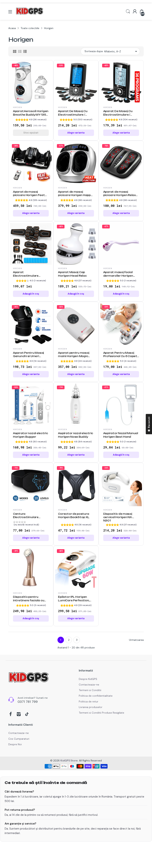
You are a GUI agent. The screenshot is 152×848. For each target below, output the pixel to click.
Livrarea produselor (90, 707)
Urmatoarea (136, 640)
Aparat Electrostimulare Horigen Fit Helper (26, 276)
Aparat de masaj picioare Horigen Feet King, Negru (29, 195)
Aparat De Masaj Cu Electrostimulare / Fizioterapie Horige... (73, 115)
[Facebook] (10, 714)
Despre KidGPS (88, 679)
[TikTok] (27, 714)
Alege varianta (76, 132)
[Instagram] (18, 714)
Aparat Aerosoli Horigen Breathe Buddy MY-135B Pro (30, 115)
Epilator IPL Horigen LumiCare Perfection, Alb (73, 600)
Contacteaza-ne (89, 684)
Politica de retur (88, 701)
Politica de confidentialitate (96, 695)
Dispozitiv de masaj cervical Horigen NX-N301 (117, 517)
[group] (30, 120)
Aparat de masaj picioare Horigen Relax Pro (119, 195)
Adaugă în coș (31, 293)
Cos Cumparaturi (18, 738)
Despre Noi (15, 744)
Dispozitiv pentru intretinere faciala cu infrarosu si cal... (28, 600)
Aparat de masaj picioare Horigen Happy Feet (75, 195)
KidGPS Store (69, 760)
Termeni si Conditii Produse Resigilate (101, 712)
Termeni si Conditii (90, 690)
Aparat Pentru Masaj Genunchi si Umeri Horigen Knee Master (28, 356)
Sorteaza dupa (94, 51)
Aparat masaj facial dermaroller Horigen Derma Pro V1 (118, 276)
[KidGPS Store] (28, 678)
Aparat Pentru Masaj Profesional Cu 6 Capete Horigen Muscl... (121, 356)
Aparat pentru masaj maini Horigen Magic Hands (73, 356)
